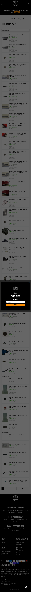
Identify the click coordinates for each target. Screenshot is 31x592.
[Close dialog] (29, 282)
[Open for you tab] (26, 587)
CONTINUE (15, 304)
